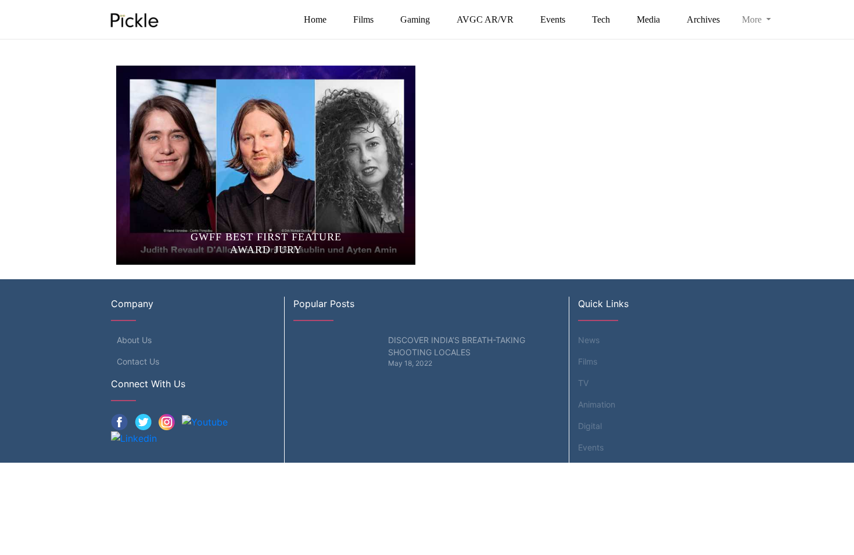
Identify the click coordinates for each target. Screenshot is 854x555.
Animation (596, 404)
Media (648, 19)
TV (583, 383)
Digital (590, 426)
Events (552, 19)
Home (315, 19)
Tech (601, 19)
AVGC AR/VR (485, 19)
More (753, 19)
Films (363, 19)
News (589, 340)
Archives (703, 19)
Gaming (415, 19)
